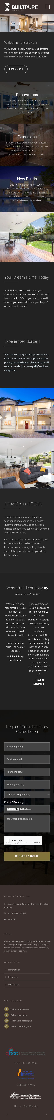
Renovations (27, 94)
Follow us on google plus (21, 1021)
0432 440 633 (20, 913)
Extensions (27, 136)
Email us (12, 919)
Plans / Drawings (14, 802)
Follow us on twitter (18, 1015)
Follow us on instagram (20, 1026)
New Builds (27, 179)
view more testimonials (27, 594)
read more (22, 951)
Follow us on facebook (20, 1009)
